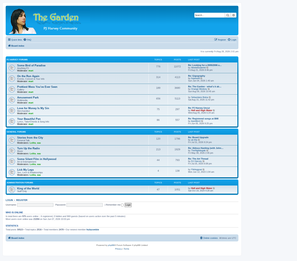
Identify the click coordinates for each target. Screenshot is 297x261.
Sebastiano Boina (199, 97)
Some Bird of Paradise (31, 65)
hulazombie (92, 229)
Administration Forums (20, 183)
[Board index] (50, 20)
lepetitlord (195, 121)
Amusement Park (28, 97)
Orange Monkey (199, 89)
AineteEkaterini (198, 67)
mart (30, 70)
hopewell (195, 78)
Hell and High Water (201, 110)
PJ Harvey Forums (17, 59)
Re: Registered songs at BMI (203, 118)
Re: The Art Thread (198, 159)
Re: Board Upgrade (198, 137)
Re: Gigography (196, 76)
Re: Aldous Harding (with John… (205, 148)
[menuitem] (27, 39)
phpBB (111, 245)
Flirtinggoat (196, 169)
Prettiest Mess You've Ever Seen (37, 86)
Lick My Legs (25, 169)
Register (21, 200)
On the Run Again (28, 76)
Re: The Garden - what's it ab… (204, 86)
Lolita (33, 143)
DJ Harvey (196, 161)
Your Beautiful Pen (29, 118)
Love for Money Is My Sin (33, 108)
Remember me (113, 205)
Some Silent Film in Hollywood (36, 159)
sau (39, 143)
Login (9, 200)
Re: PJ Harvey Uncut (199, 108)
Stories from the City (30, 137)
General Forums (16, 132)
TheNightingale (198, 150)
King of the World (28, 188)
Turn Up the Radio (28, 148)
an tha (194, 140)
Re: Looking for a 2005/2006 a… (205, 65)
